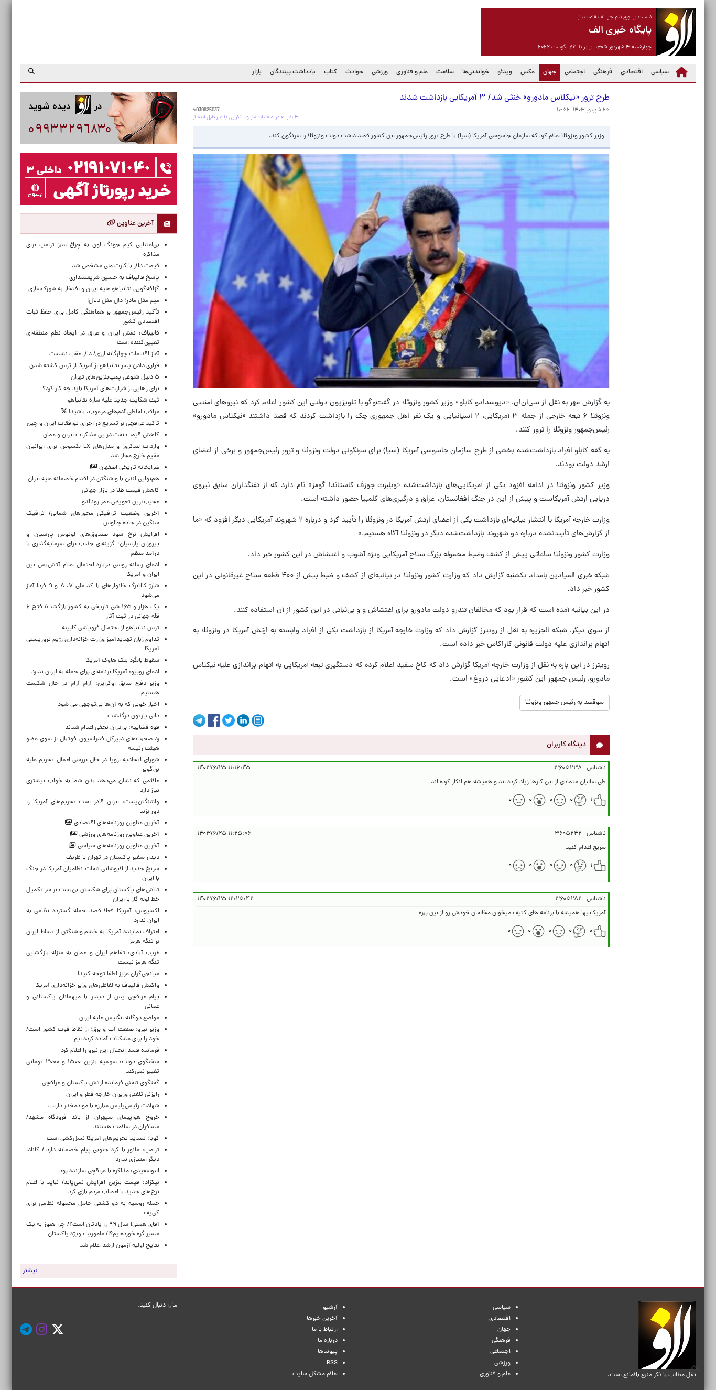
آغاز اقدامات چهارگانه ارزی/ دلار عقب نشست (104, 354)
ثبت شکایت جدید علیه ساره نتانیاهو (113, 400)
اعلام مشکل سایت (315, 1374)
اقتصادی (632, 72)
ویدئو (504, 72)
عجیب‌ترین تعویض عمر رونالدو (120, 502)
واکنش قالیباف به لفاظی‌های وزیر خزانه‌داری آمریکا (97, 985)
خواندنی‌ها (475, 72)
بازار (257, 72)
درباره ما (328, 1340)
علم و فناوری (412, 72)
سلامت (445, 72)
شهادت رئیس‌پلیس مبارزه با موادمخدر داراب (103, 1106)
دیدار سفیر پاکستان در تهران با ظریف (112, 858)
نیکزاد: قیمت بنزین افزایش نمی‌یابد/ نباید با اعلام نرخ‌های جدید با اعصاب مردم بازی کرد (92, 1187)
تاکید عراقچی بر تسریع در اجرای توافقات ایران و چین (93, 423)
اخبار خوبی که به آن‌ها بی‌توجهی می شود (108, 704)
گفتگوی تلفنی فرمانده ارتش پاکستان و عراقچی (100, 1083)
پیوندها (328, 1351)
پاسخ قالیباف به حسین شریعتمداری (114, 278)
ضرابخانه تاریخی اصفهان (128, 467)
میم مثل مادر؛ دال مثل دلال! (123, 301)
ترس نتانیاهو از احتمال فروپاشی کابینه (110, 628)
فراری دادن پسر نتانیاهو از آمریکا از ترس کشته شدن (94, 366)
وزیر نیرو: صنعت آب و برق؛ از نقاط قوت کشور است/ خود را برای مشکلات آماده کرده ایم (92, 1034)
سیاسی (660, 72)
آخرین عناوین (134, 223)
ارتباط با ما (325, 1329)
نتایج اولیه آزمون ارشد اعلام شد (119, 1246)
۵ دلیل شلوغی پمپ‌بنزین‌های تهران (115, 377)
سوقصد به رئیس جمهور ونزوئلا (564, 702)
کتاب (330, 72)
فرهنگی (602, 72)
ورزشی (380, 72)
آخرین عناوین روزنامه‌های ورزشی (118, 834)
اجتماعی (575, 72)
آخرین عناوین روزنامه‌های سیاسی (117, 846)
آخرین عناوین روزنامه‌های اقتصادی (115, 823)
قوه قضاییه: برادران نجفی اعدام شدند (112, 727)
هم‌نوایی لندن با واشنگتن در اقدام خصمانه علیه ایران (93, 479)
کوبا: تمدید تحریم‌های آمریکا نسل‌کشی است (103, 1139)
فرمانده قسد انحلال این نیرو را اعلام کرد (110, 1050)
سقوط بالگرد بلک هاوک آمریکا (122, 660)
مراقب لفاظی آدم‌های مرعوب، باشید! (113, 412)
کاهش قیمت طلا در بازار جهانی (120, 490)
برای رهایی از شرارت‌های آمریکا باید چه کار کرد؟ (100, 389)
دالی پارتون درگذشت (133, 716)
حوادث (354, 72)
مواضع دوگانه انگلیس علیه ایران (119, 1018)
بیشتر (30, 1271)
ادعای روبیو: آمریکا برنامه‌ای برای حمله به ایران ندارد (95, 672)
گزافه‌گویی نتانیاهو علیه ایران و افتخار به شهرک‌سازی (93, 289)
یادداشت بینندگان (293, 72)
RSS (332, 1363)
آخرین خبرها (322, 1318)
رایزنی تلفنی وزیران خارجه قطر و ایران (112, 1095)
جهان (547, 72)
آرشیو (330, 1307)
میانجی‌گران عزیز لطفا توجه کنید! (118, 974)
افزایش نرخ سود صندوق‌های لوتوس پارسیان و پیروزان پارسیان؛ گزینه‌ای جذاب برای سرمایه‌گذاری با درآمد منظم (92, 544)
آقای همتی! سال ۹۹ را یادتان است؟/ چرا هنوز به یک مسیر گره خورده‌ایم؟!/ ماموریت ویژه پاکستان (92, 1229)
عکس (527, 72)
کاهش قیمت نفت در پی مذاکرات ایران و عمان (101, 435)
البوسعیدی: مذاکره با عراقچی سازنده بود (109, 1171)
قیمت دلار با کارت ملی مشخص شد (115, 266)
